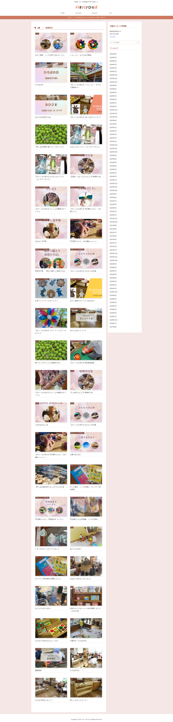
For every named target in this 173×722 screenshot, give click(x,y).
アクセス (112, 36)
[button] (138, 42)
